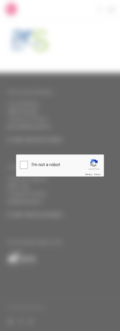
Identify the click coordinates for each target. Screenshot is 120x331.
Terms (97, 174)
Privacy (88, 174)
